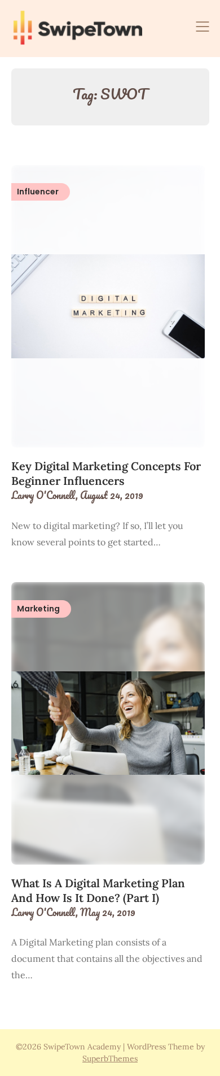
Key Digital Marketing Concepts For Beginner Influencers (106, 473)
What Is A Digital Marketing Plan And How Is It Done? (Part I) (98, 890)
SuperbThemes (110, 1058)
